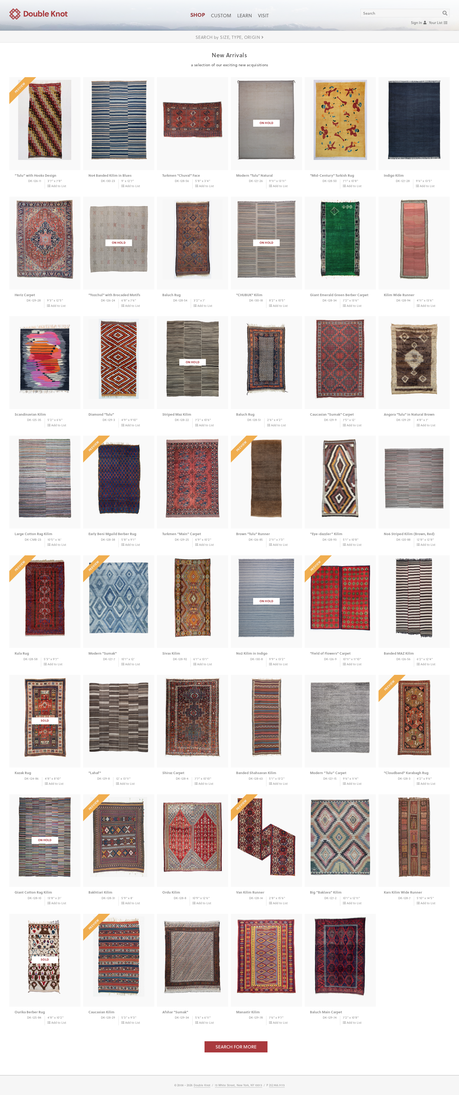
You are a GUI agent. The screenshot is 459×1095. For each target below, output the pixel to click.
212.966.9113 (277, 1085)
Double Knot (202, 1085)
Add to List (58, 186)
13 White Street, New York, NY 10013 (238, 1085)
